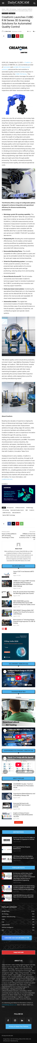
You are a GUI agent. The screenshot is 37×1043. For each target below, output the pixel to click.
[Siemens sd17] (18, 494)
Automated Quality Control (17, 510)
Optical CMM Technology (9, 515)
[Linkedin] (22, 1021)
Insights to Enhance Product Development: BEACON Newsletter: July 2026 (23, 814)
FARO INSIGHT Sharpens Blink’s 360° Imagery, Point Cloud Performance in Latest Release (23, 612)
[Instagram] (15, 1021)
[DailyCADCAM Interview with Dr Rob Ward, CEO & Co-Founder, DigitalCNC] (7, 897)
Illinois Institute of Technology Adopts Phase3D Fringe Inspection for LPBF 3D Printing (24, 621)
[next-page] (6, 629)
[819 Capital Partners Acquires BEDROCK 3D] (7, 849)
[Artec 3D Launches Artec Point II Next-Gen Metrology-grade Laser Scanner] (7, 594)
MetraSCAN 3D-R (16, 512)
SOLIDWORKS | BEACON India (18, 664)
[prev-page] (3, 629)
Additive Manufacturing (5, 586)
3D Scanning (13, 9)
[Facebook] (9, 36)
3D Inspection (10, 507)
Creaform (28, 62)
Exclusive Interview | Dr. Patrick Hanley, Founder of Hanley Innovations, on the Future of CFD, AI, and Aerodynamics (24, 887)
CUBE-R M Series (21, 74)
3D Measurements (20, 507)
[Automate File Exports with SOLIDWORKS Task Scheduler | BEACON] (7, 806)
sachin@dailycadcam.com (9, 1005)
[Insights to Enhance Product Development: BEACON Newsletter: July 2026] (7, 815)
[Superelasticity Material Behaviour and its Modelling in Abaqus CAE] (7, 796)
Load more (18, 822)
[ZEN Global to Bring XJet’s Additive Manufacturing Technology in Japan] (7, 858)
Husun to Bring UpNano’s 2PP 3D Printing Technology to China (9, 535)
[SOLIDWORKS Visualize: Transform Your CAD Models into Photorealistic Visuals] (7, 786)
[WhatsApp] (21, 36)
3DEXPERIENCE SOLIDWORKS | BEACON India (18, 750)
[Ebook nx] (18, 712)
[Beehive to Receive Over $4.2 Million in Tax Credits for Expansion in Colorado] (7, 840)
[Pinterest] (17, 36)
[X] (13, 36)
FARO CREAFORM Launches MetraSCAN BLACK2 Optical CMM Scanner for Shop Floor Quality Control (24, 602)
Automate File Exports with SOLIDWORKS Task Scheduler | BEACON (22, 805)
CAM (7, 9)
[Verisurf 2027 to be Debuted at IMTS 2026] (7, 574)
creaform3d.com (7, 479)
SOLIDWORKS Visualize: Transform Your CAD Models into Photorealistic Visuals (23, 785)
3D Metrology (29, 507)
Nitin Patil (8, 31)
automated (6, 67)
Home (3, 9)
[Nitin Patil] (3, 31)
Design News (12, 13)
